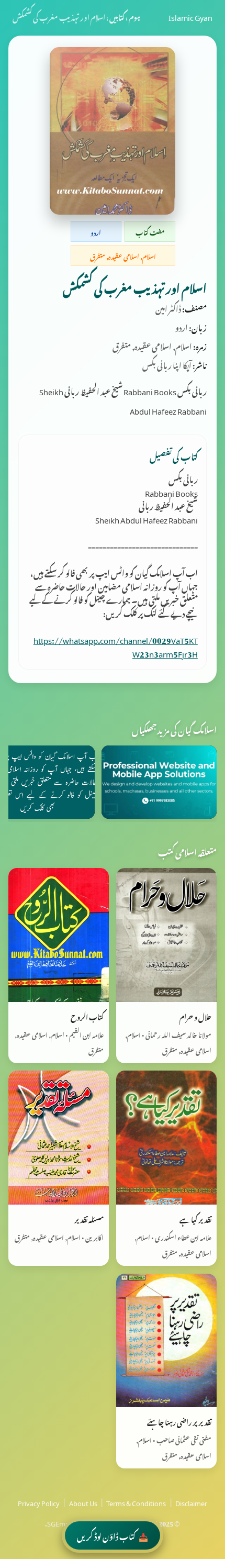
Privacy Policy (39, 1502)
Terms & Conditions (136, 1502)
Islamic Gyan (190, 16)
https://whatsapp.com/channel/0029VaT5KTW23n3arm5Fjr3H (115, 645)
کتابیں (117, 16)
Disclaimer (191, 1502)
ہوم (134, 16)
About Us (83, 1502)
